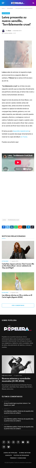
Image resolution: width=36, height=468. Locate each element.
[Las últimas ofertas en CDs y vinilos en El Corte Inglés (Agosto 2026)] (18, 281)
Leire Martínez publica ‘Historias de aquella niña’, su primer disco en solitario (19, 412)
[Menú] (3, 3)
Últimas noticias (25, 452)
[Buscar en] (33, 3)
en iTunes (24, 137)
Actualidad (6, 13)
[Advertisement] (18, 195)
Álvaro (9, 30)
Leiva (4, 220)
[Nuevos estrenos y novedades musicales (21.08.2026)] (18, 364)
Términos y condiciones (18, 458)
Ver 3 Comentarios (18, 305)
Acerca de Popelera (10, 452)
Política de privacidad (21, 455)
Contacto (8, 455)
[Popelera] (18, 3)
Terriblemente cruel (13, 220)
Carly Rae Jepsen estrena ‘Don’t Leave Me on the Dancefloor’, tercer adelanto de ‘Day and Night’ (18, 266)
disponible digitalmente (21, 131)
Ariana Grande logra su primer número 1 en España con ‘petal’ (17, 404)
